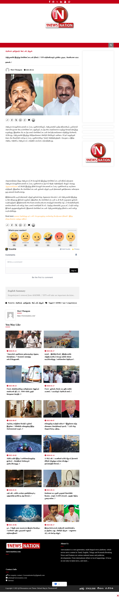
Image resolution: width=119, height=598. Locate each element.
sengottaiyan (72, 303)
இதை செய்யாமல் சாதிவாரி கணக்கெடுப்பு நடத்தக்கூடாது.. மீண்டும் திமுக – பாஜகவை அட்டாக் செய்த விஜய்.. (60, 530)
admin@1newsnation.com (17, 578)
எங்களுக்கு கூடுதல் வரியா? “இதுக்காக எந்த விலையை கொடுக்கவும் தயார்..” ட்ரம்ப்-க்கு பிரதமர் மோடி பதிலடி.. (61, 426)
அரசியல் (8, 51)
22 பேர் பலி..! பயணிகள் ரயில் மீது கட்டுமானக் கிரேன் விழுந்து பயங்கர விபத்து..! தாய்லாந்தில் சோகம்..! (61, 461)
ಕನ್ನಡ (109, 588)
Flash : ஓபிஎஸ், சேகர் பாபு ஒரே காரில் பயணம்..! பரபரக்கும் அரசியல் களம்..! (58, 390)
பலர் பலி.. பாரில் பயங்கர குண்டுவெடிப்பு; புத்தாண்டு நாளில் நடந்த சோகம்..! (21, 494)
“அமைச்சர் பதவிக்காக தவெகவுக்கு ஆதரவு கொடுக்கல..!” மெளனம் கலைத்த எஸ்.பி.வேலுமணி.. (23, 356)
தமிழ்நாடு (16, 51)
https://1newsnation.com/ (26, 316)
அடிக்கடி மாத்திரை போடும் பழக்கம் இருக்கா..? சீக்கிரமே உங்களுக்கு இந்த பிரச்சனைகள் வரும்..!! (20, 426)
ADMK (58, 303)
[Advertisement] (42, 158)
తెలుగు (100, 588)
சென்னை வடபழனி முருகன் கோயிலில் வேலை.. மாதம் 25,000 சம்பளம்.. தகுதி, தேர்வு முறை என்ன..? (61, 495)
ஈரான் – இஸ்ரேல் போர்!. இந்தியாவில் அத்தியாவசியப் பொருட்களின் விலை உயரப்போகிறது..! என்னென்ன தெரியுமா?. (59, 356)
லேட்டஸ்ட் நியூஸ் (26, 51)
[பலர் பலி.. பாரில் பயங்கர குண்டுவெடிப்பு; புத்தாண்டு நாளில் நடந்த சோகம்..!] (23, 478)
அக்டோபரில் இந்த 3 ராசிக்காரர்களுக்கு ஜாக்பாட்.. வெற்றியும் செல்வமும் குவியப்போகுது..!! (21, 461)
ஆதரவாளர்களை (11, 186)
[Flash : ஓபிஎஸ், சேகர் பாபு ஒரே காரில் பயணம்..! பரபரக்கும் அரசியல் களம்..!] (61, 374)
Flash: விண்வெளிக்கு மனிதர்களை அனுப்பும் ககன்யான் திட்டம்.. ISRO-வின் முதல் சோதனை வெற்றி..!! (23, 391)
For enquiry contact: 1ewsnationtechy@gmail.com (26, 575)
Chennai (10, 580)
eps (64, 303)
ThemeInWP (52, 588)
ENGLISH (90, 588)
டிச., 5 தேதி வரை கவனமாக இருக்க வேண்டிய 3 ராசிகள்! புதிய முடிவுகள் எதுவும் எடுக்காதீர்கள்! (23, 530)
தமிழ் (82, 588)
